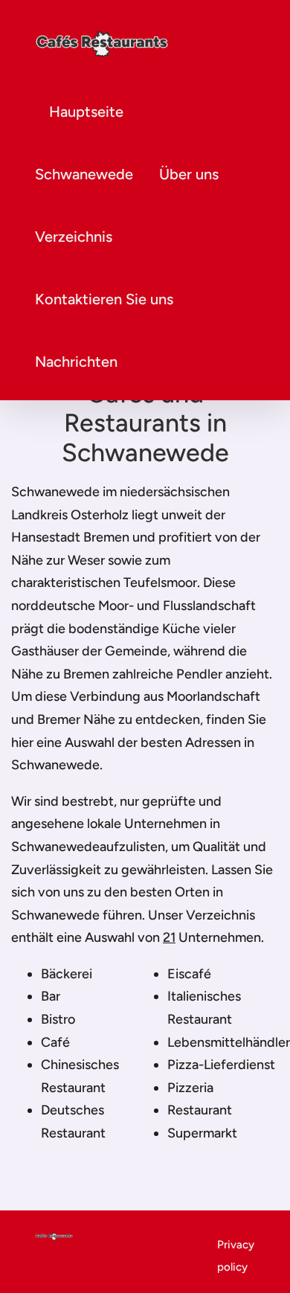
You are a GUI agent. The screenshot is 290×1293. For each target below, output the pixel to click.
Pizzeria (190, 1087)
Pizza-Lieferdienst (221, 1064)
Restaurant (199, 1110)
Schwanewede (84, 174)
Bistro (58, 1019)
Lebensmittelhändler (228, 1042)
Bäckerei (66, 974)
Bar (50, 996)
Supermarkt (202, 1133)
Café (55, 1042)
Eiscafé (189, 974)
